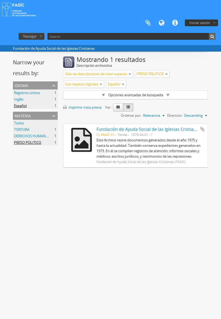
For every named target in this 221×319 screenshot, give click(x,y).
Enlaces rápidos (175, 23)
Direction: (174, 115)
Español (20, 105)
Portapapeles (148, 23)
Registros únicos (27, 92)
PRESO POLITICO (27, 142)
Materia (23, 115)
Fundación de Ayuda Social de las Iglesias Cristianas (148, 129)
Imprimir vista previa (85, 107)
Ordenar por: (131, 115)
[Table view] (128, 107)
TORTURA (21, 129)
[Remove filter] (130, 74)
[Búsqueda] (212, 36)
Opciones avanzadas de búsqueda (136, 94)
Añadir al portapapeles (202, 129)
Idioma (161, 23)
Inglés (18, 99)
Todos (19, 123)
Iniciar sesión (199, 22)
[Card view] (118, 107)
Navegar (30, 36)
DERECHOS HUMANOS (32, 136)
